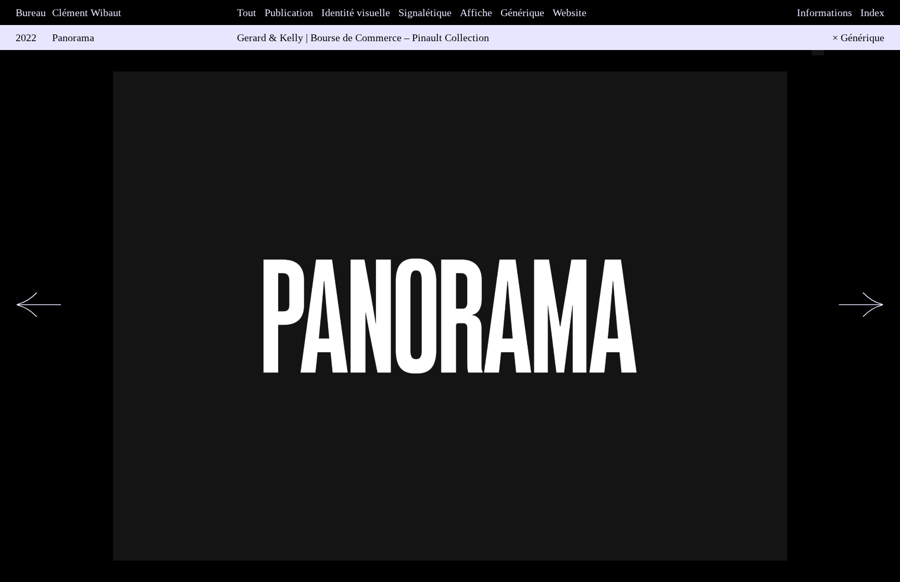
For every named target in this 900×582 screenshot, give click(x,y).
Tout (246, 12)
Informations (824, 12)
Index (872, 12)
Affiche (476, 12)
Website (569, 12)
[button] (39, 305)
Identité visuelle (355, 12)
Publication (289, 12)
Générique (522, 12)
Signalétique (425, 12)
